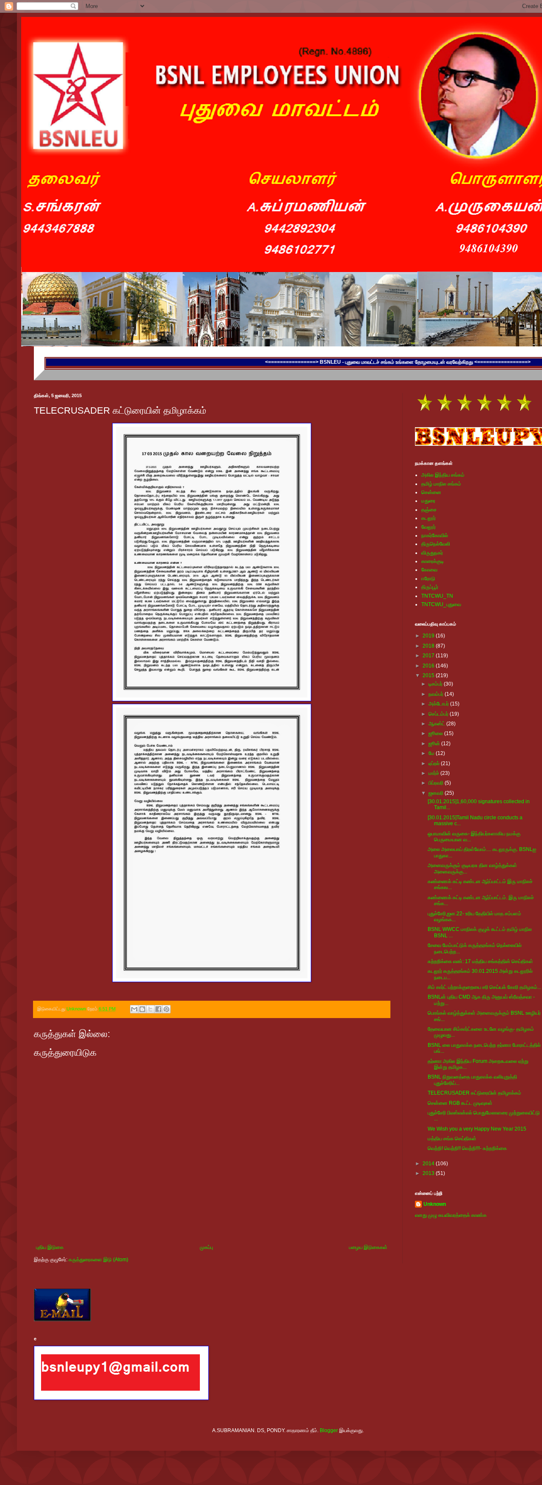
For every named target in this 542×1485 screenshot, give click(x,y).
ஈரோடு (428, 579)
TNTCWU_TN (437, 596)
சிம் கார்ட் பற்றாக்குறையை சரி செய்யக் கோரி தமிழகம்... (484, 987)
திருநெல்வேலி (435, 544)
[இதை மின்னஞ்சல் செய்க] (134, 1009)
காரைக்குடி (432, 561)
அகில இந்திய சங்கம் (443, 475)
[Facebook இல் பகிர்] (158, 1009)
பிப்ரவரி (437, 783)
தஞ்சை (429, 510)
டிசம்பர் (436, 684)
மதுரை (428, 501)
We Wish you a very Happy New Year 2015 (477, 1129)
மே (432, 753)
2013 (429, 1173)
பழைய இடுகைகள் (368, 1247)
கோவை (429, 570)
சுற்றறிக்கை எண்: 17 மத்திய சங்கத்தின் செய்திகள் (480, 961)
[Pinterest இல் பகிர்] (166, 1009)
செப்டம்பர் (439, 714)
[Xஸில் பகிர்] (150, 1009)
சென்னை (431, 492)
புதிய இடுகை (50, 1247)
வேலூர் (428, 527)
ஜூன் (435, 744)
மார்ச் (434, 773)
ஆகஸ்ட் (437, 724)
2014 (429, 1164)
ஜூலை (436, 733)
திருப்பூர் (429, 587)
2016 (429, 666)
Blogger (329, 1430)
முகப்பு (206, 1247)
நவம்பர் (437, 694)
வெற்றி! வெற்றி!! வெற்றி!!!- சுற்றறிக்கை (467, 1148)
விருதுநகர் (432, 553)
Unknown (434, 1204)
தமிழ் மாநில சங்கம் (441, 484)
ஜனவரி (437, 793)
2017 (429, 656)
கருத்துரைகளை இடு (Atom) (98, 1260)
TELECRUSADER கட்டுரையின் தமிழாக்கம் (474, 1093)
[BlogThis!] (142, 1009)
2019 (429, 636)
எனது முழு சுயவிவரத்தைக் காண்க (451, 1215)
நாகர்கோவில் (434, 535)
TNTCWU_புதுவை (441, 604)
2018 (429, 646)
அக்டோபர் (439, 704)
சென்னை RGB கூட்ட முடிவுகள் (460, 1103)
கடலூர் (428, 518)
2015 (429, 675)
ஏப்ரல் (435, 763)
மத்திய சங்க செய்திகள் (452, 1139)
